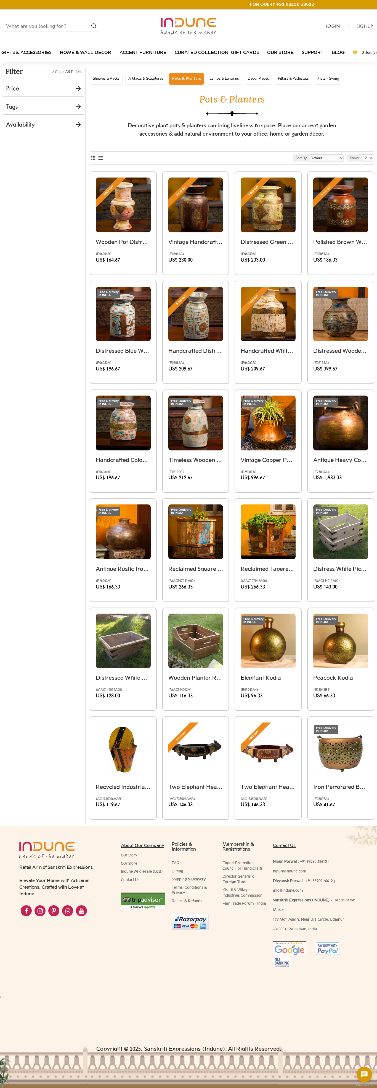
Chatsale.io (364, 1085)
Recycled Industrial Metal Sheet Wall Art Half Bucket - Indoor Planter (123, 786)
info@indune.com (288, 890)
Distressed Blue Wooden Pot (123, 350)
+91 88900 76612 (319, 881)
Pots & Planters (186, 78)
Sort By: (301, 158)
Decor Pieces (258, 78)
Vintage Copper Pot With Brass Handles (268, 459)
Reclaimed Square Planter (195, 568)
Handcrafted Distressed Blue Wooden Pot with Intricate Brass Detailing (195, 350)
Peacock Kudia (333, 677)
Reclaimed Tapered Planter (268, 568)
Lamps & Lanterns (224, 78)
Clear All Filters (68, 71)
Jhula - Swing (328, 78)
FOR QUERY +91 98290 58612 (282, 4)
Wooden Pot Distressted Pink (123, 241)
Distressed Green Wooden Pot (268, 241)
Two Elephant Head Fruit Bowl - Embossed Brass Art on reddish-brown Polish (268, 786)
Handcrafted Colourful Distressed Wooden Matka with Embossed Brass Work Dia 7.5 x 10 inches (123, 459)
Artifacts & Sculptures (145, 78)
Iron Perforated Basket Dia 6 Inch (340, 786)
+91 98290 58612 (313, 861)
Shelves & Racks (106, 78)
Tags (12, 106)
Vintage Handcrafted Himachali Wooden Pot (195, 241)
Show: (355, 158)
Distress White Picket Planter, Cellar (340, 568)
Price (12, 88)
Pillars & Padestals (293, 78)
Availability (20, 124)
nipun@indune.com (289, 871)
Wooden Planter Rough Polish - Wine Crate (195, 677)
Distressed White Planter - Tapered (123, 677)
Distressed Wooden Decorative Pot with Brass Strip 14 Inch (340, 350)
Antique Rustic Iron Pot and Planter (123, 568)
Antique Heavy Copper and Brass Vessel (340, 459)
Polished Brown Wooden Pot (340, 241)
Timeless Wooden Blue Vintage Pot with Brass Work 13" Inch (195, 459)
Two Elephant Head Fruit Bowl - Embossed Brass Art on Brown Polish (195, 786)
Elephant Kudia (261, 677)
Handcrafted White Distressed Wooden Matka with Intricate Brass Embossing (268, 350)
